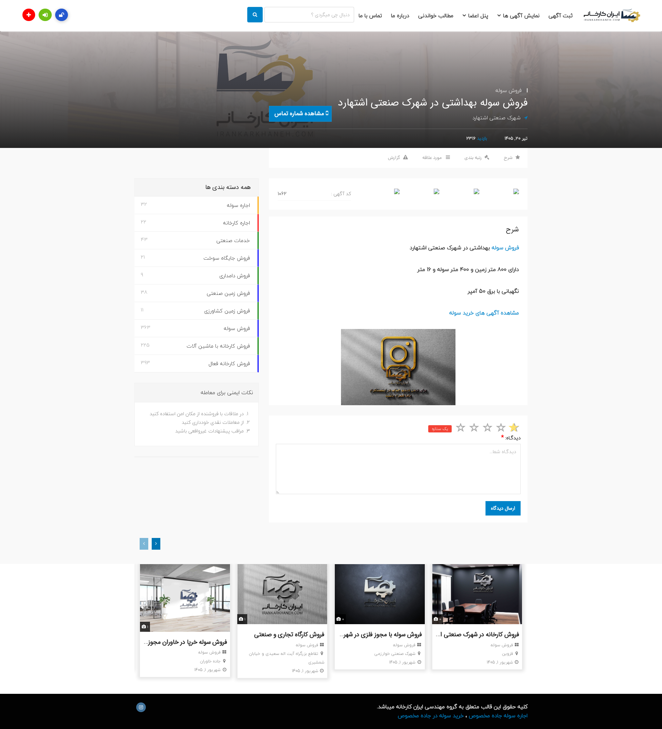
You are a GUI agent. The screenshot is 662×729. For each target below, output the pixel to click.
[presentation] (144, 543)
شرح (508, 158)
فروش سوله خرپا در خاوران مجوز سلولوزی (176, 642)
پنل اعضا (477, 15)
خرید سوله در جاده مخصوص (431, 715)
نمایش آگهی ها (520, 15)
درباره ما (400, 15)
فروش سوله (508, 90)
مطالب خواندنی (435, 15)
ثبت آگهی (561, 15)
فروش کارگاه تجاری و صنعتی (289, 634)
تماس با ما (370, 15)
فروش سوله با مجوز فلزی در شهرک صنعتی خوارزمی (359, 634)
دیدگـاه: (511, 437)
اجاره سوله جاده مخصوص (498, 715)
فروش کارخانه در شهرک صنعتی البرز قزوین (468, 634)
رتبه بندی (473, 158)
